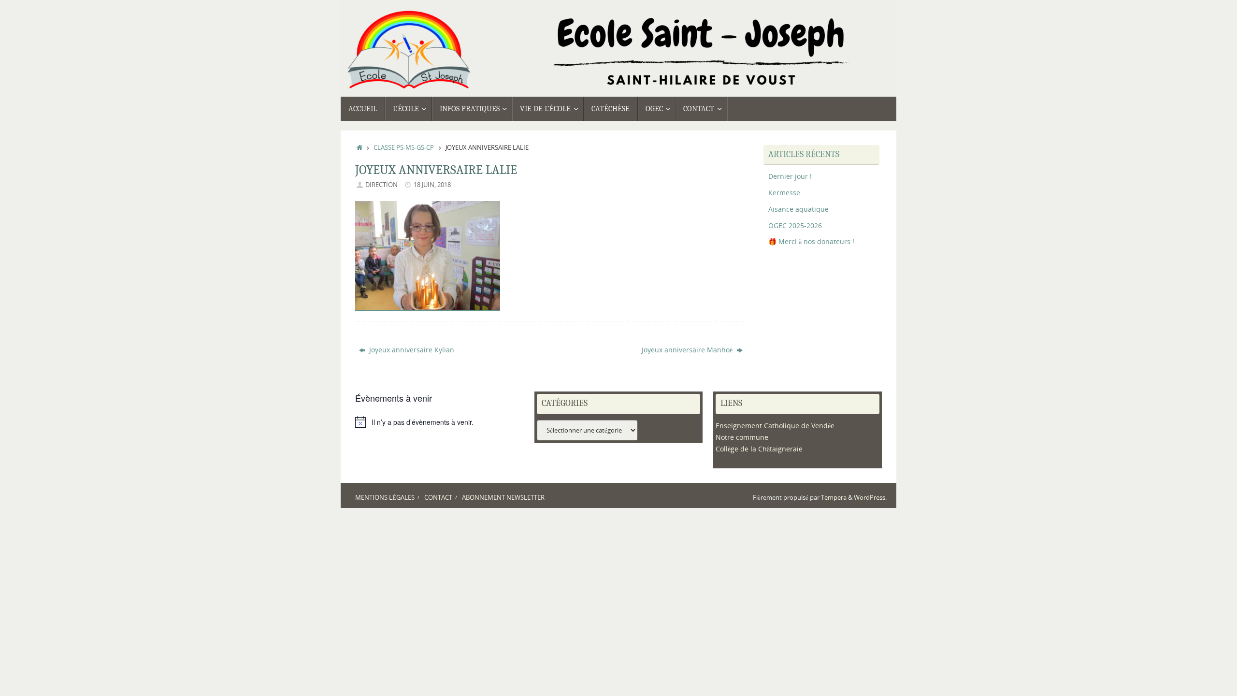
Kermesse (784, 192)
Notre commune (742, 437)
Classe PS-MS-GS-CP (404, 148)
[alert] (439, 422)
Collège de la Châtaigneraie (759, 448)
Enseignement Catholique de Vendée (775, 425)
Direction (381, 185)
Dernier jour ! (790, 176)
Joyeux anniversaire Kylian (410, 349)
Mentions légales (385, 497)
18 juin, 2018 (432, 185)
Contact (438, 497)
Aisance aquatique (798, 209)
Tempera (834, 497)
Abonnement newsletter (503, 497)
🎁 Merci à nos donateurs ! (811, 241)
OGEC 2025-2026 (795, 225)
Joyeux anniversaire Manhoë (688, 349)
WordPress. (870, 497)
